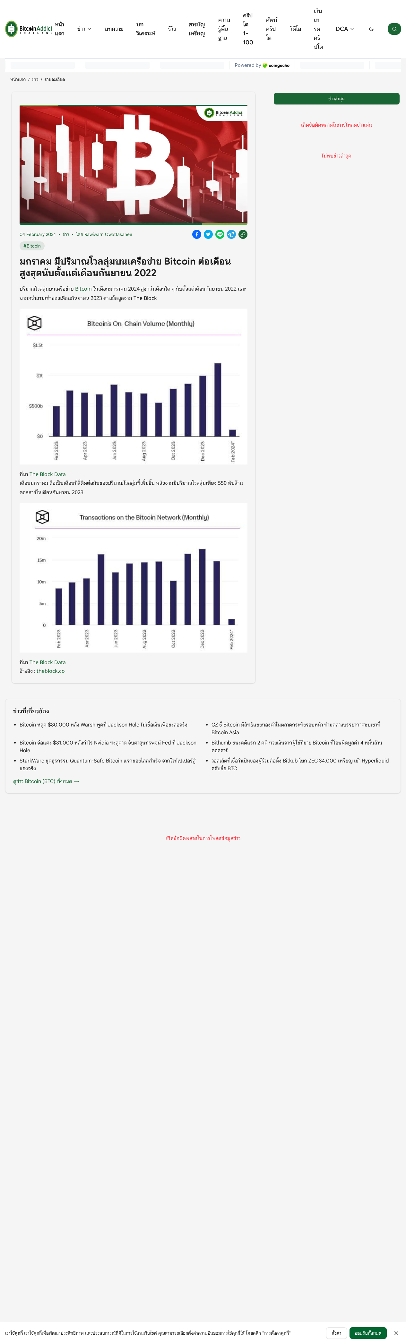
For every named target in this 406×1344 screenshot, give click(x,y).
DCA (342, 28)
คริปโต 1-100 (248, 29)
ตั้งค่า (336, 1333)
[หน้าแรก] (28, 29)
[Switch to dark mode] (371, 29)
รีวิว (172, 28)
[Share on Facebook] (196, 234)
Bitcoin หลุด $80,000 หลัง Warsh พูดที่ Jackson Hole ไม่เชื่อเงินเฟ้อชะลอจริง (103, 725)
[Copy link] (242, 234)
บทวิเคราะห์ (145, 29)
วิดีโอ (295, 28)
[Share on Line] (219, 234)
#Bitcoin (32, 246)
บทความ (114, 28)
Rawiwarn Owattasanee (108, 234)
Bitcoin (83, 288)
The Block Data (48, 474)
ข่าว (81, 28)
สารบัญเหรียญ (197, 29)
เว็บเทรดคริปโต (318, 28)
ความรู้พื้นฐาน (224, 28)
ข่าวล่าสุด (336, 99)
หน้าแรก (60, 29)
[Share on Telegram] (231, 234)
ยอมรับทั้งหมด (368, 1333)
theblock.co (51, 670)
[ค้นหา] (394, 29)
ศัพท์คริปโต (271, 28)
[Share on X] (208, 234)
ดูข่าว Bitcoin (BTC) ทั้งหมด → (46, 781)
